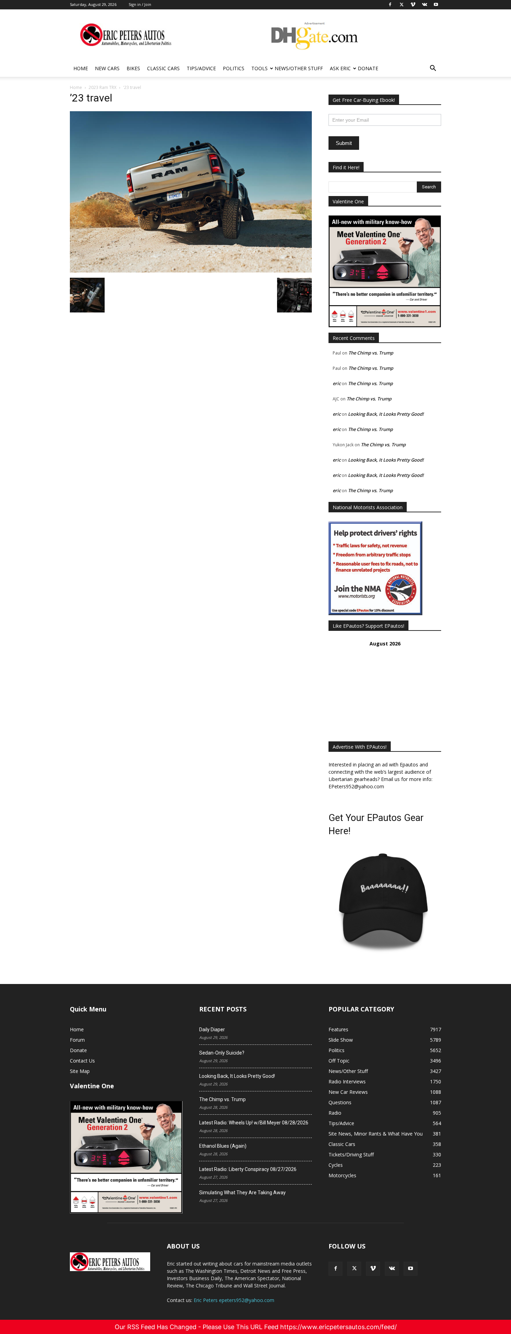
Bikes (133, 68)
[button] (432, 69)
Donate (368, 68)
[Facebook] (335, 1269)
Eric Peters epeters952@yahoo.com (234, 1300)
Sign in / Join (140, 4)
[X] (354, 1269)
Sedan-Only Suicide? (221, 1053)
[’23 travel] (191, 271)
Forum (77, 1039)
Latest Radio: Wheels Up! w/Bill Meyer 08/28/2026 (253, 1122)
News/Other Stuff (299, 68)
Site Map (80, 1071)
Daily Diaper (212, 1029)
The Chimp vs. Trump (370, 353)
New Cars (107, 68)
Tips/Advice (201, 68)
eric (337, 383)
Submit (344, 143)
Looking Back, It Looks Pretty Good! (386, 414)
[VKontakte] (392, 1269)
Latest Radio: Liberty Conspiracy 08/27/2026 (248, 1169)
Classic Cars (163, 68)
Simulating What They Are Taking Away (242, 1192)
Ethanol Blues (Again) (222, 1146)
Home (80, 68)
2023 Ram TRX (102, 87)
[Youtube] (410, 1269)
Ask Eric (340, 68)
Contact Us (82, 1060)
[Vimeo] (373, 1269)
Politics (233, 68)
